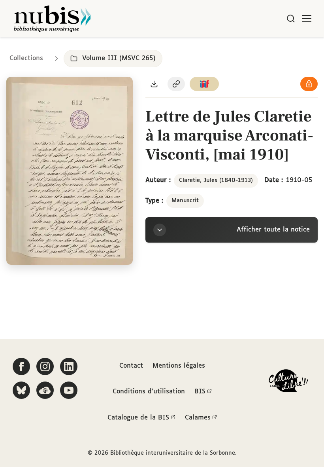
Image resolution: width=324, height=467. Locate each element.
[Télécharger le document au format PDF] (154, 84)
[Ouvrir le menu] (306, 18)
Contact (131, 366)
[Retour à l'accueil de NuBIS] (52, 18)
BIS (199, 391)
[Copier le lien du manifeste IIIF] (204, 84)
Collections (26, 58)
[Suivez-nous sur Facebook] (21, 366)
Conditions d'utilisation (149, 391)
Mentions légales (179, 366)
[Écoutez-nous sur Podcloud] (45, 390)
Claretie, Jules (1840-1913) (216, 180)
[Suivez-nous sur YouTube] (68, 390)
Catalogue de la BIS (138, 417)
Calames (198, 417)
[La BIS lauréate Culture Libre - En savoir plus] (288, 382)
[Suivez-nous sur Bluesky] (21, 390)
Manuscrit (185, 200)
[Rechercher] (291, 18)
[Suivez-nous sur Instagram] (45, 366)
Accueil (284, 48)
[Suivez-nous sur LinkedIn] (68, 366)
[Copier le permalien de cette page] (176, 84)
